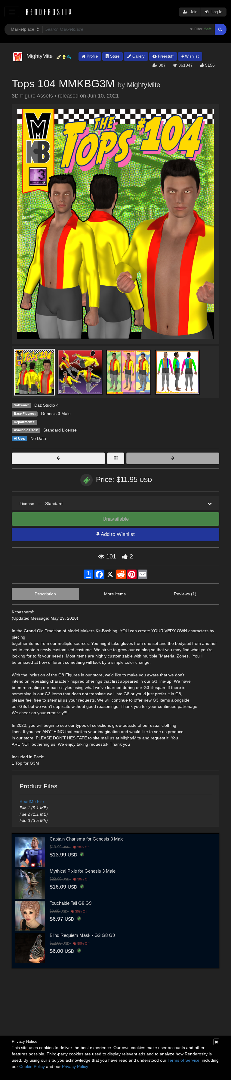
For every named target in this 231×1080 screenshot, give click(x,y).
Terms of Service (183, 1060)
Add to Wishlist (117, 534)
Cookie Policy (32, 1066)
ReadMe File (32, 801)
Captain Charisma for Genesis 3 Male (87, 838)
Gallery (138, 56)
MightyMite (143, 85)
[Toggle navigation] (12, 12)
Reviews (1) (185, 593)
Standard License (60, 430)
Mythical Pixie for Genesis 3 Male (83, 871)
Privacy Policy (75, 1066)
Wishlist (191, 56)
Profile (91, 56)
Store (114, 56)
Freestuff (165, 56)
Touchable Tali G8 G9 (70, 903)
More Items (115, 593)
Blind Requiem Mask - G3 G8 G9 (82, 935)
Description (45, 593)
